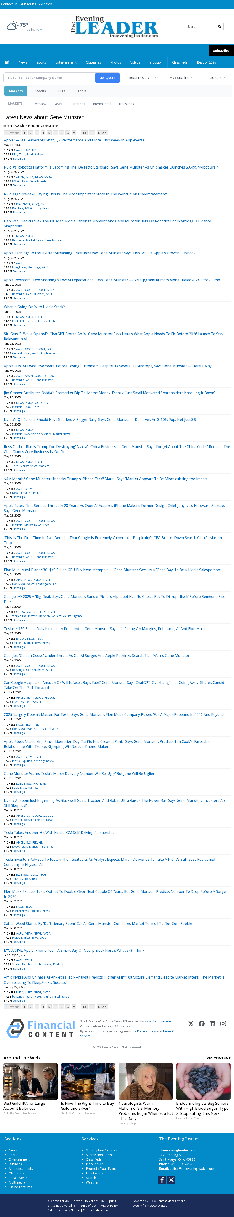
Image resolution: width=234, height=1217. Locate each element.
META (29, 177)
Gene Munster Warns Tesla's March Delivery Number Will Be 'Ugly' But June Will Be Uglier (79, 773)
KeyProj (17, 820)
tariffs (16, 761)
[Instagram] (223, 1029)
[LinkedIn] (212, 1029)
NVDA (48, 177)
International (101, 104)
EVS (28, 842)
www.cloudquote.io (157, 1021)
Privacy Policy (146, 1031)
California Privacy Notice (63, 1210)
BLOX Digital (158, 1205)
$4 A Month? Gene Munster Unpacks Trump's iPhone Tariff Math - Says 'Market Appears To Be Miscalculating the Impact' (106, 478)
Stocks (40, 91)
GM (28, 816)
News (58, 104)
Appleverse (48, 353)
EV (17, 875)
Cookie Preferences (96, 1210)
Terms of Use (88, 1205)
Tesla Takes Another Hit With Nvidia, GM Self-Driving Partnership (59, 832)
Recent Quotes (140, 77)
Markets (16, 91)
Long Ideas (42, 208)
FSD (34, 842)
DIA (18, 204)
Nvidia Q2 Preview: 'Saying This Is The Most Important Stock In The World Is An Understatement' (85, 193)
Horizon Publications (85, 1201)
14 (92, 133)
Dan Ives (17, 208)
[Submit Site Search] (219, 26)
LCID (19, 784)
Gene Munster (39, 181)
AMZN (20, 177)
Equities (26, 493)
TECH (35, 150)
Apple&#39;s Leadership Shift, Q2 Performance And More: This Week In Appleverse (74, 140)
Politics (37, 493)
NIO (35, 784)
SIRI (49, 349)
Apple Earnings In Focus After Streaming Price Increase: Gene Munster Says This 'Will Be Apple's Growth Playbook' (100, 252)
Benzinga (19, 158)
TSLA (25, 181)
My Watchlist (179, 77)
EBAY (29, 698)
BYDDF (20, 639)
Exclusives (45, 964)
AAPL (19, 150)
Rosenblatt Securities (37, 434)
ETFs (61, 91)
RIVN (43, 784)
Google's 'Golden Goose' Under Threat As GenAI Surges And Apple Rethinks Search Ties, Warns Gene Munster (96, 655)
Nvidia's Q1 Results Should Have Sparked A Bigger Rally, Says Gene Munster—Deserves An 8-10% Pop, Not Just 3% (100, 419)
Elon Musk (18, 584)
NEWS (39, 177)
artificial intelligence (70, 616)
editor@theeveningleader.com (192, 1168)
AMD (19, 580)
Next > (102, 133)
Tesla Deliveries (49, 729)
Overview (39, 104)
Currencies (77, 104)
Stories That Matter (24, 616)
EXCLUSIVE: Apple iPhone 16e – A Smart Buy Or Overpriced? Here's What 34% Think (74, 950)
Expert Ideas (39, 321)
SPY (46, 403)
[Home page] (113, 26)
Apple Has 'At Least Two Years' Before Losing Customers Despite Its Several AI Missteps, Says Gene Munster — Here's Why (108, 365)
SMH (44, 204)
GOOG (29, 290)
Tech (22, 154)
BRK (27, 150)
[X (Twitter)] (191, 1029)
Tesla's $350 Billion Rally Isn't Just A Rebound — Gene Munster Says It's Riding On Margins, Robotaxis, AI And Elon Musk (105, 628)
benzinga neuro (46, 584)
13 (84, 133)
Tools (81, 91)
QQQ (35, 204)
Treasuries (126, 104)
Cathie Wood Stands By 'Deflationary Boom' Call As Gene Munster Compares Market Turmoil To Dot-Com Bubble (98, 923)
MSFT (28, 992)
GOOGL (40, 290)
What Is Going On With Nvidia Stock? (34, 306)
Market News (35, 154)
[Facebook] (201, 1029)
